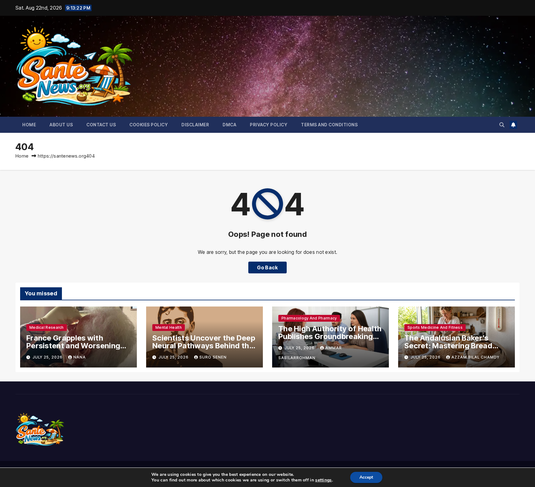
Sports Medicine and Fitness (435, 327)
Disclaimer (195, 124)
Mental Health (168, 327)
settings (323, 480)
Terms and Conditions (329, 124)
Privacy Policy (268, 124)
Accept (366, 477)
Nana (79, 357)
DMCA (229, 124)
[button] (501, 125)
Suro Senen (213, 357)
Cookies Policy (148, 124)
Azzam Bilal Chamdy (475, 357)
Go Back (267, 267)
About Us (61, 124)
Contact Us (101, 124)
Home (29, 124)
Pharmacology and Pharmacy (309, 318)
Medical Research (46, 327)
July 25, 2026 (48, 357)
